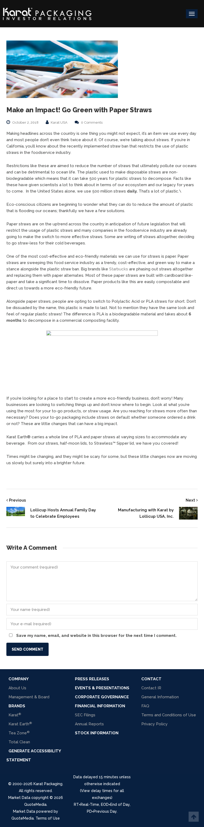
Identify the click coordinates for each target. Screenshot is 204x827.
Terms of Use (48, 818)
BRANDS (16, 706)
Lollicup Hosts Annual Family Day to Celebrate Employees (63, 513)
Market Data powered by (35, 811)
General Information (160, 697)
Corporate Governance (102, 697)
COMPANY (18, 679)
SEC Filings (85, 715)
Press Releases (92, 679)
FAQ (145, 706)
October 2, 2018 (25, 122)
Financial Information (100, 706)
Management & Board (28, 697)
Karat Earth (20, 724)
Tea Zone (18, 733)
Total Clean (19, 742)
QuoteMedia (35, 804)
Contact (151, 679)
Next (190, 500)
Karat (14, 715)
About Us (17, 688)
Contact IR (151, 688)
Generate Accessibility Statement (33, 755)
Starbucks (118, 269)
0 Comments (92, 122)
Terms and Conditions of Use (168, 715)
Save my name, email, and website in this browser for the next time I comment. (96, 635)
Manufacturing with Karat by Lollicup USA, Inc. (146, 513)
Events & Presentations (102, 688)
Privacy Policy (154, 724)
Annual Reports (89, 724)
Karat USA (59, 122)
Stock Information (96, 733)
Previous (17, 500)
